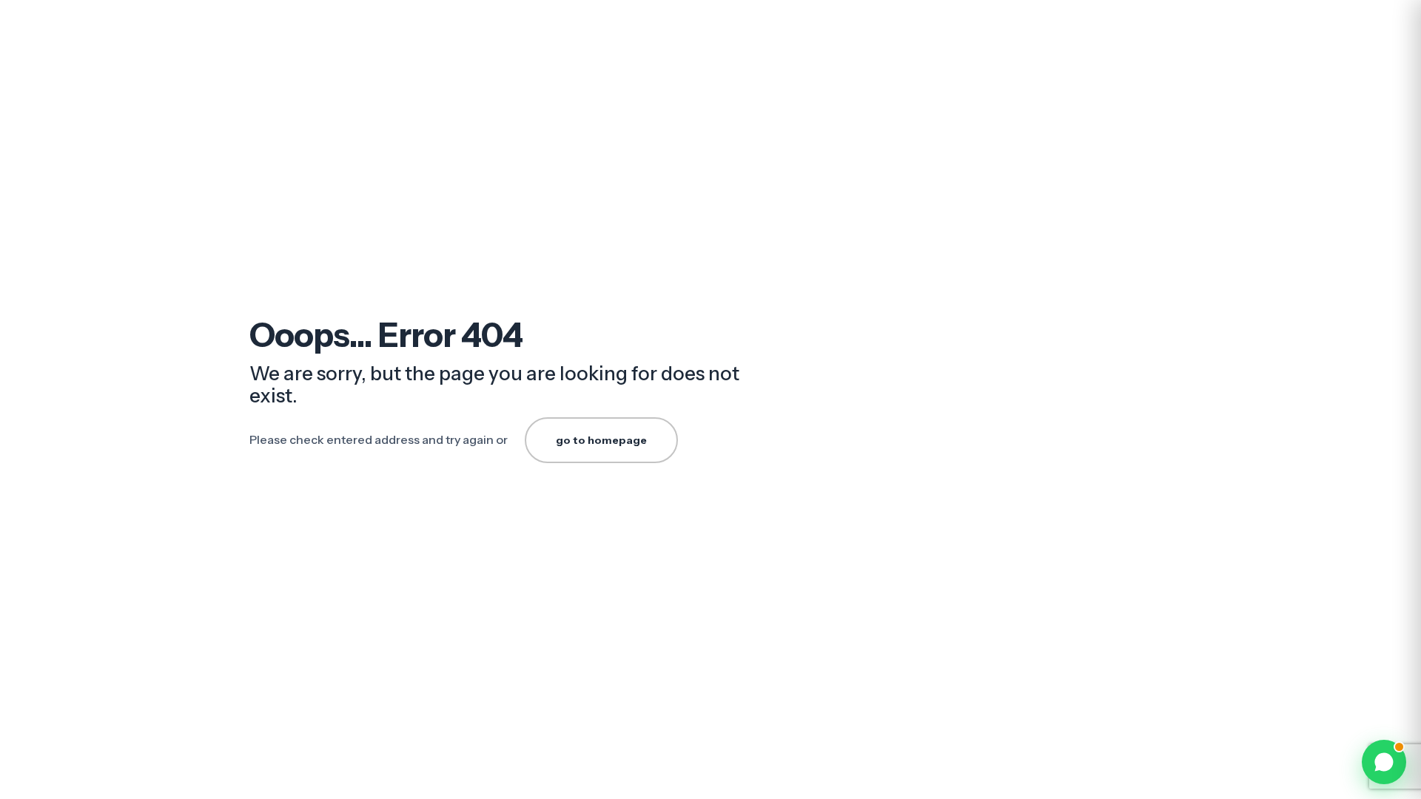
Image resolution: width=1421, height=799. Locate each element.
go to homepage (601, 440)
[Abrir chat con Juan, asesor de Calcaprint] (1384, 762)
